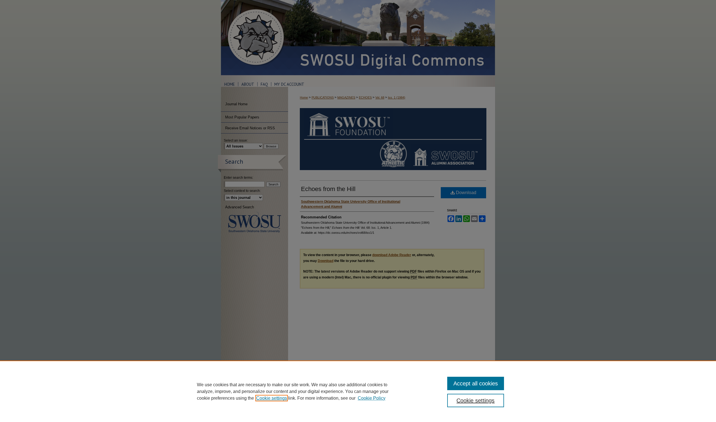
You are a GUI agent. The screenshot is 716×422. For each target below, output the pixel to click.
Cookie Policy (371, 398)
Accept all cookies (475, 383)
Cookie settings (271, 398)
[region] (358, 391)
